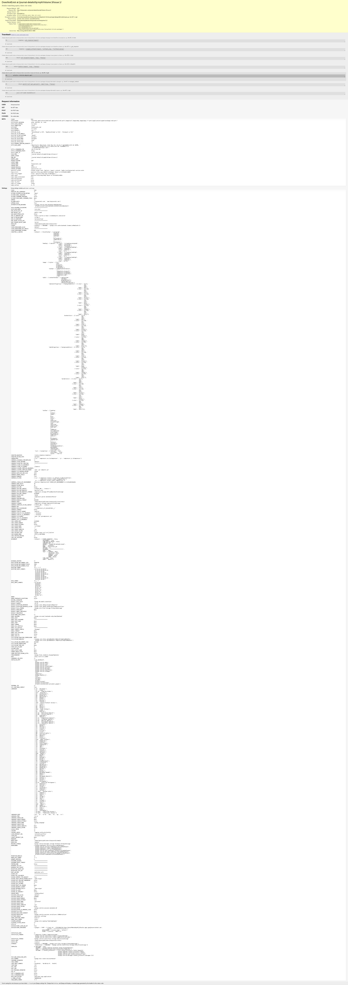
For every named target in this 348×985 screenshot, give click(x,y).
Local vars (9, 44)
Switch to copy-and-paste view (20, 34)
